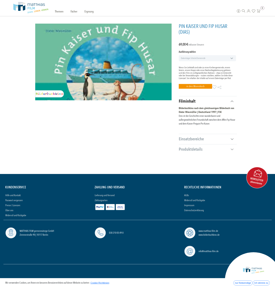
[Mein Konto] (248, 11)
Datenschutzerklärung (194, 210)
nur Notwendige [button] (243, 283)
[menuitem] (59, 11)
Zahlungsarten (101, 200)
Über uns (9, 210)
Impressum (189, 205)
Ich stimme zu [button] (261, 283)
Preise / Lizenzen (12, 205)
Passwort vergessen (14, 200)
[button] (195, 86)
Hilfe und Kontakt (13, 195)
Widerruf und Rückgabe (15, 215)
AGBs (186, 195)
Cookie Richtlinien (100, 283)
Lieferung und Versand (105, 195)
